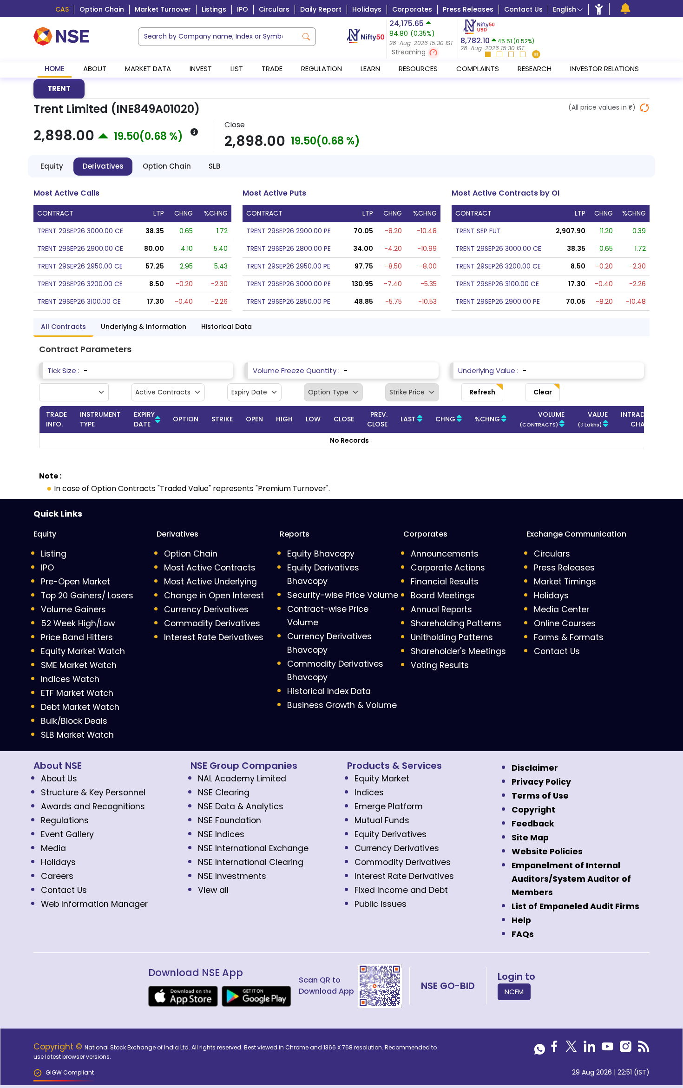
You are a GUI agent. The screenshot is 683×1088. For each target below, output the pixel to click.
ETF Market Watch (77, 693)
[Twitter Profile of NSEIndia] (571, 1049)
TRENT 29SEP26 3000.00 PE (288, 283)
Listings (214, 9)
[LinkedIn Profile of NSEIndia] (589, 1049)
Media (53, 848)
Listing (53, 553)
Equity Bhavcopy (321, 553)
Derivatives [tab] (103, 166)
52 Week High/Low (78, 623)
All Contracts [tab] (63, 326)
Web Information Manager (94, 904)
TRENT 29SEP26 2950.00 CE (80, 266)
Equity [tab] (51, 166)
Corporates (412, 9)
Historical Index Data (329, 691)
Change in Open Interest (214, 595)
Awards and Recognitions (93, 806)
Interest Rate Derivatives (213, 637)
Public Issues (381, 904)
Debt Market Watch (80, 707)
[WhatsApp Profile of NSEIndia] (539, 1049)
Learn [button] (370, 68)
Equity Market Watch (83, 651)
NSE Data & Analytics (240, 806)
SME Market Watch (79, 665)
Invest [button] (201, 68)
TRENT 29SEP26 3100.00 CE (79, 301)
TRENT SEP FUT (478, 231)
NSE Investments (232, 876)
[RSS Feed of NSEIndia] (644, 1049)
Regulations (65, 820)
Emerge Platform (389, 806)
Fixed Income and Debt (401, 890)
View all (213, 890)
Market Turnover (163, 9)
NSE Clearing (224, 792)
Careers (57, 876)
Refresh (482, 392)
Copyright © (59, 1046)
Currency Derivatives (206, 609)
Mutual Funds (382, 820)
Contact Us (523, 9)
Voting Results (440, 665)
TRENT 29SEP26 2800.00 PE (288, 248)
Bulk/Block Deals (74, 721)
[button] (422, 53)
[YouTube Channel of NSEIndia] (607, 1049)
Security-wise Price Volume (342, 595)
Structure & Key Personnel (93, 792)
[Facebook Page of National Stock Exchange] (554, 1049)
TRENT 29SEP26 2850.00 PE (288, 301)
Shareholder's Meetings (458, 651)
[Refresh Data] (644, 108)
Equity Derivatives (391, 834)
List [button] (236, 68)
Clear (542, 392)
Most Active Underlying (210, 581)
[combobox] (217, 36)
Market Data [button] (148, 68)
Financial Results (445, 581)
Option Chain (101, 9)
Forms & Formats (569, 637)
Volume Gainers (73, 609)
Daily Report (321, 9)
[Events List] (625, 8)
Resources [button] (418, 68)
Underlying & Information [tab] (143, 326)
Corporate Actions (448, 567)
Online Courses (565, 623)
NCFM (514, 991)
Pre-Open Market (75, 581)
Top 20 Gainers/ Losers (87, 595)
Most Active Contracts (210, 567)
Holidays (366, 9)
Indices (369, 792)
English (564, 9)
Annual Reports (441, 609)
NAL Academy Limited (242, 778)
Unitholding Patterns (452, 637)
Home (55, 68)
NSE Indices (221, 834)
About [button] (94, 68)
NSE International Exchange (253, 848)
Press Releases (468, 9)
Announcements (445, 553)
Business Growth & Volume (342, 705)
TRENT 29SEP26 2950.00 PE (288, 266)
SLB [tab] (214, 166)
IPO (242, 9)
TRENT (59, 88)
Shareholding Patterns (456, 623)
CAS (62, 9)
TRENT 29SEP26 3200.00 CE (80, 283)
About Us (59, 778)
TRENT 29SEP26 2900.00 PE (288, 231)
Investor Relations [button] (604, 68)
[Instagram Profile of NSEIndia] (625, 1049)
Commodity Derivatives (212, 623)
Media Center (561, 609)
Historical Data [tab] (226, 326)
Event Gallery (67, 834)
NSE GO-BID (448, 985)
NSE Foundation (229, 820)
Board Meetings (443, 595)
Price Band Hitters (77, 637)
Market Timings (565, 581)
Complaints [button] (477, 68)
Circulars (274, 9)
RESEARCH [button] (535, 68)
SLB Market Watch (77, 735)
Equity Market (382, 778)
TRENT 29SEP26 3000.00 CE (80, 231)
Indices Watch (70, 679)
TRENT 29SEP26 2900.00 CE (80, 248)
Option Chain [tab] (167, 166)
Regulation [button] (321, 68)
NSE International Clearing (250, 862)
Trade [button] (272, 68)
